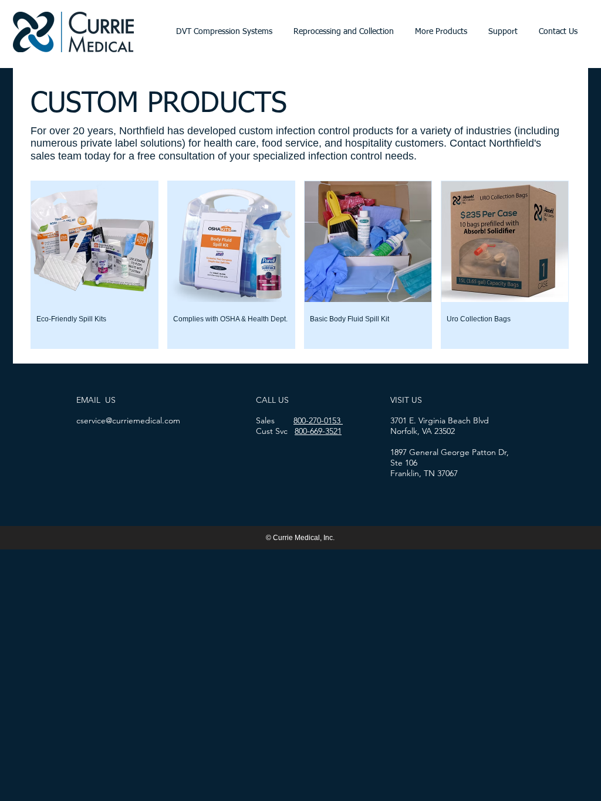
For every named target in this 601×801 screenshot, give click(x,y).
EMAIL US (96, 400)
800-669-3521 (318, 431)
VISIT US (406, 400)
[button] (224, 32)
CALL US (272, 400)
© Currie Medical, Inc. (299, 538)
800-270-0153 (318, 420)
